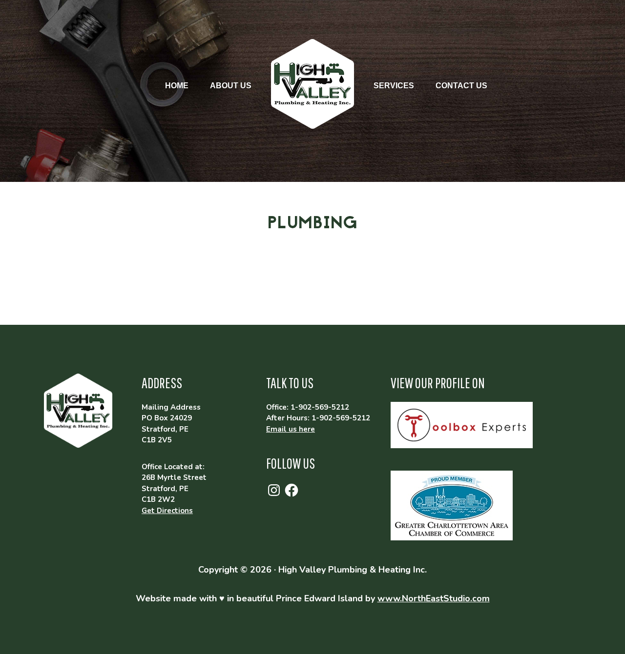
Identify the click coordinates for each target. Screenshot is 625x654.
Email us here (290, 429)
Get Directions (167, 510)
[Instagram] (274, 490)
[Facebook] (291, 490)
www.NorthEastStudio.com (433, 598)
